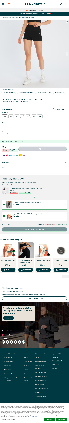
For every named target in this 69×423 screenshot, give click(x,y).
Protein (26, 357)
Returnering (7, 365)
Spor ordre (7, 369)
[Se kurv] (65, 4)
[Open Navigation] (3, 4)
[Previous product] (64, 276)
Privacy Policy (24, 416)
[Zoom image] (67, 21)
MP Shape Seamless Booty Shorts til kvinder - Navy (20, 17)
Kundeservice (8, 357)
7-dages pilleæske (61, 260)
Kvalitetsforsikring (40, 361)
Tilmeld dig (8, 318)
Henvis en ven (57, 359)
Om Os (37, 357)
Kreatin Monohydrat (43, 260)
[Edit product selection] (65, 205)
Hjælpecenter (8, 361)
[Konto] (61, 4)
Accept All (49, 419)
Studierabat (55, 368)
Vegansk (26, 365)
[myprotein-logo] (35, 4)
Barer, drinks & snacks (28, 379)
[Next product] (67, 276)
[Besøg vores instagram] (3, 342)
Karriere (37, 392)
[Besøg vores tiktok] (11, 342)
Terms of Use (33, 416)
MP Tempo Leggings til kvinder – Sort (25, 261)
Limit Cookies (61, 419)
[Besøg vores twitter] (19, 342)
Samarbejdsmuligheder (41, 388)
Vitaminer (27, 373)
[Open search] (9, 4)
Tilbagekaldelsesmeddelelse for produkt (12, 379)
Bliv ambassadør (40, 384)
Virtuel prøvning (59, 109)
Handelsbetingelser (41, 376)
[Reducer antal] (4, 133)
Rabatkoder (55, 364)
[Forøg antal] (10, 133)
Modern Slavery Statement (39, 367)
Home (3, 17)
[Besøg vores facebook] (7, 342)
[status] (7, 133)
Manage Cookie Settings (8, 419)
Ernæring (26, 369)
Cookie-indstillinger (8, 331)
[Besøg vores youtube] (15, 342)
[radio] (5, 116)
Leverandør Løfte (40, 396)
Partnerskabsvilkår (40, 380)
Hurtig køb (9, 270)
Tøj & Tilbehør (28, 361)
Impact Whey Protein (8, 260)
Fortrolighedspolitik (41, 372)
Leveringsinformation (10, 373)
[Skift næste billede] (67, 54)
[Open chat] (23, 342)
